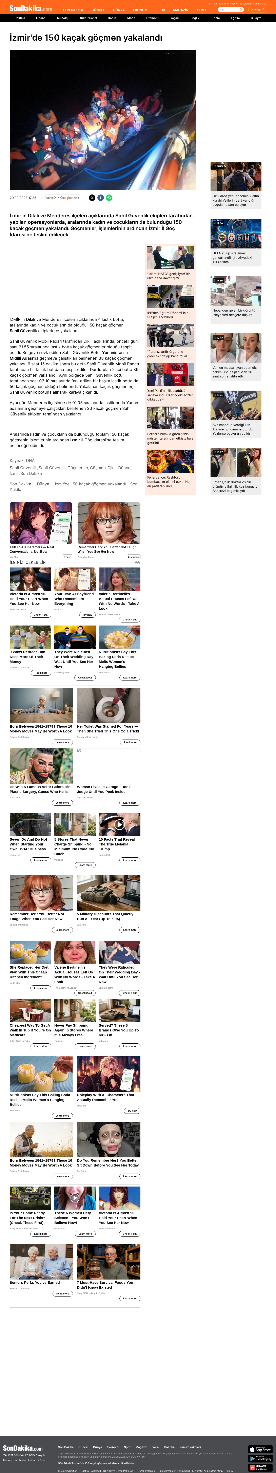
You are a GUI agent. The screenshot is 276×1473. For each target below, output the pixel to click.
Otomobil (152, 18)
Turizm (215, 18)
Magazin (141, 1447)
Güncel (83, 1447)
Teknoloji (63, 18)
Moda (131, 18)
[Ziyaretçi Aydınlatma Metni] (208, 1470)
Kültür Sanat (88, 18)
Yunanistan (113, 352)
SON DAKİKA (73, 10)
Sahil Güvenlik (23, 330)
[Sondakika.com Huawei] (260, 1468)
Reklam (23, 1460)
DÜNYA (119, 10)
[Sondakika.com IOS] (260, 1449)
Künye (41, 1460)
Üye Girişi (256, 9)
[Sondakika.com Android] (260, 1458)
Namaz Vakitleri (190, 1447)
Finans (40, 18)
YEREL (202, 10)
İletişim (32, 1460)
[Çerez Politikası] (146, 1470)
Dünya (97, 1447)
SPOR (160, 10)
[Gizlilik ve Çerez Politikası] (118, 1470)
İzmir (75, 439)
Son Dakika (66, 1447)
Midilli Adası (21, 358)
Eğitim (235, 18)
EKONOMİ (140, 10)
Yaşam (175, 18)
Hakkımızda (10, 1460)
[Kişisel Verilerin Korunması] (174, 1470)
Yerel (155, 1447)
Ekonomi (113, 1447)
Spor (127, 1447)
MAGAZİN (180, 10)
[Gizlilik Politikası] (91, 1470)
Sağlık (195, 18)
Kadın (112, 18)
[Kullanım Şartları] (68, 1470)
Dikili (30, 319)
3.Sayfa (256, 18)
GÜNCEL (98, 10)
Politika (20, 18)
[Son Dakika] (31, 8)
